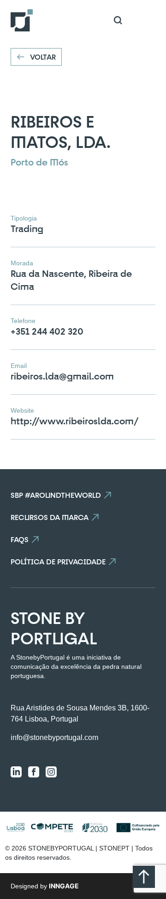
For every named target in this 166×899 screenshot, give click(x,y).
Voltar (43, 56)
